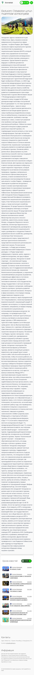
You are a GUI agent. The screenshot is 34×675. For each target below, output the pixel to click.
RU (21, 2)
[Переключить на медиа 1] (29, 33)
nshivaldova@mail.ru (10, 643)
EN (27, 2)
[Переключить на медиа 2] (31, 33)
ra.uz (2, 670)
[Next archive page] (30, 561)
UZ (24, 2)
